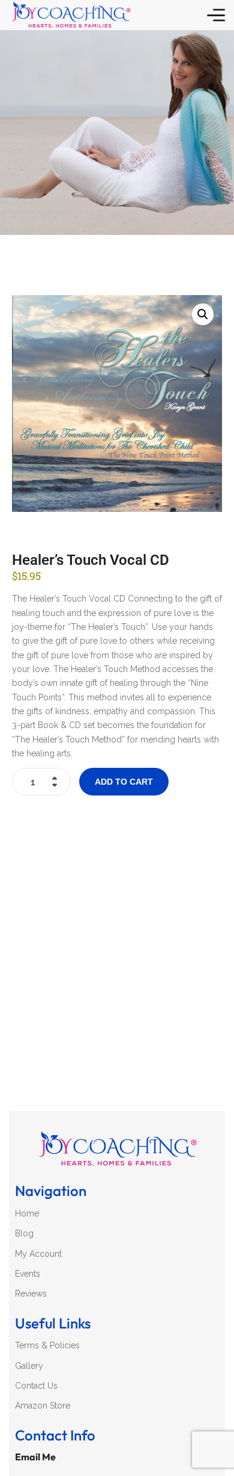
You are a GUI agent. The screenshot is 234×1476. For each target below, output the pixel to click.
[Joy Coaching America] (70, 15)
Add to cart (124, 781)
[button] (203, 314)
